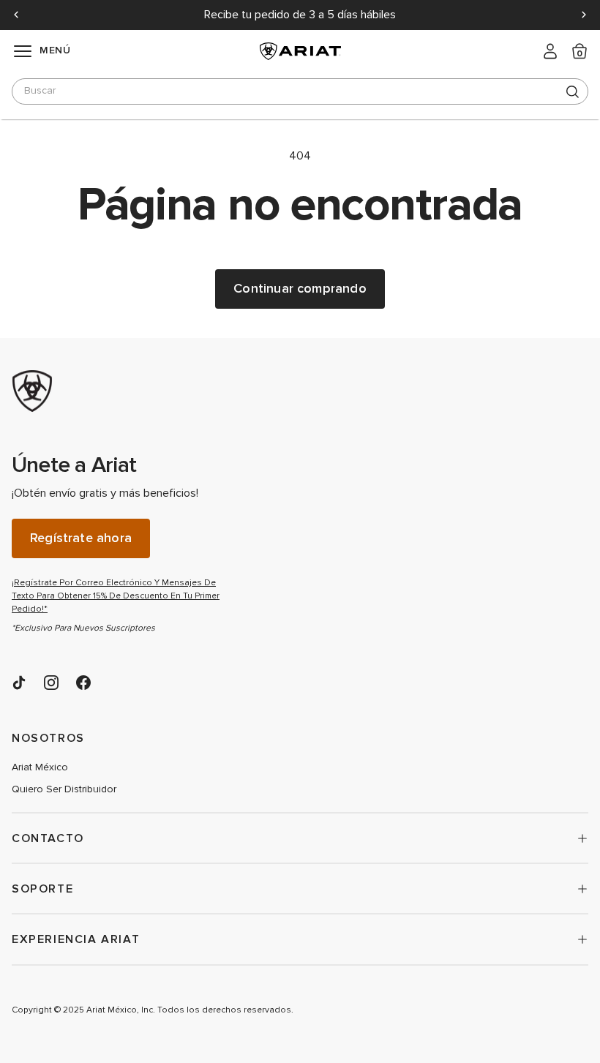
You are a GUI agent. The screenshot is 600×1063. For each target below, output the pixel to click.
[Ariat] (121, 391)
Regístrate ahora (81, 538)
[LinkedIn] (19, 682)
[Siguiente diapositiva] (584, 14)
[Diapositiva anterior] (16, 14)
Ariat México (40, 767)
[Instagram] (51, 682)
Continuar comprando (299, 288)
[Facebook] (83, 682)
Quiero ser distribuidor (64, 789)
